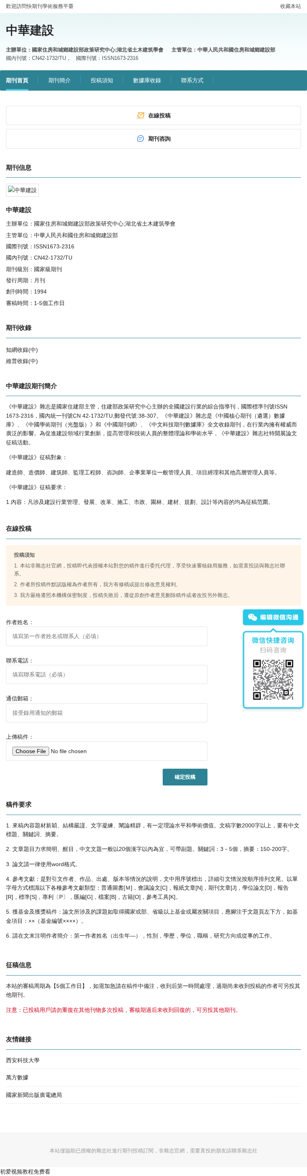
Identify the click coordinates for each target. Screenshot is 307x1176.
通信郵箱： (20, 698)
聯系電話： (20, 660)
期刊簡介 (59, 80)
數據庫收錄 (147, 80)
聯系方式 (192, 80)
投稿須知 (102, 80)
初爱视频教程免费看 (25, 1171)
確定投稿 (185, 777)
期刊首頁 (17, 80)
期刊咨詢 (159, 138)
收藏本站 (290, 6)
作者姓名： (20, 622)
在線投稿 (159, 115)
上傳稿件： (20, 737)
